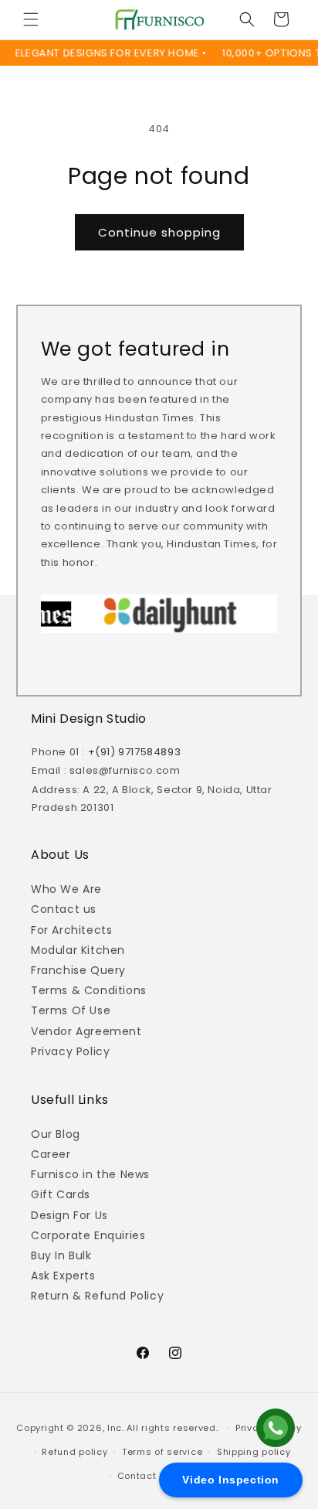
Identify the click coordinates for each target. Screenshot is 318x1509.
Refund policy (74, 1452)
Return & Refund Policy (97, 1295)
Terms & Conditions (89, 990)
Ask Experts (63, 1275)
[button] (31, 19)
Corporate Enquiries (88, 1235)
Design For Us (69, 1215)
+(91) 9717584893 (134, 751)
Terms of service (162, 1452)
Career (51, 1154)
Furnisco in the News (90, 1174)
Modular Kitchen (78, 950)
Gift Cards (60, 1194)
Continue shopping (159, 232)
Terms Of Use (70, 1010)
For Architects (71, 930)
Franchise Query (78, 970)
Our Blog (55, 1134)
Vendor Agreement (86, 1031)
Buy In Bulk (61, 1255)
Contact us (63, 909)
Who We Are (66, 889)
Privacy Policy (70, 1051)
